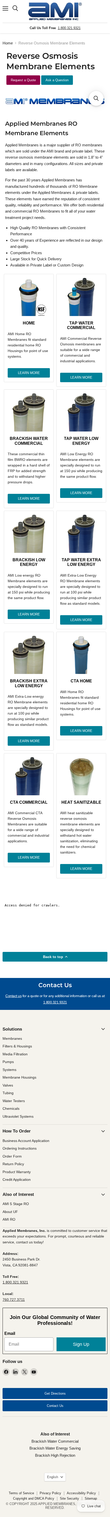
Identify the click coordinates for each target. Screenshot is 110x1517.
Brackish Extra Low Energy (29, 683)
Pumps (8, 1062)
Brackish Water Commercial (29, 440)
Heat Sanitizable (81, 802)
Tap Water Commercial (81, 325)
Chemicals (11, 1108)
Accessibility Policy (81, 1493)
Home (8, 43)
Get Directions (55, 1393)
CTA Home (81, 681)
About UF (10, 1212)
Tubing (8, 1093)
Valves (8, 1085)
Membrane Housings (19, 1077)
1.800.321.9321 (69, 28)
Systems (9, 1070)
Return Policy (13, 1164)
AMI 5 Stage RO (16, 1204)
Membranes (12, 1038)
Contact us (13, 996)
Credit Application (17, 1179)
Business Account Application (26, 1141)
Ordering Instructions (20, 1148)
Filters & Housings (17, 1046)
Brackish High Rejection (55, 1455)
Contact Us (55, 1406)
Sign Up (81, 1344)
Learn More (29, 373)
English (52, 1477)
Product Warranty (17, 1172)
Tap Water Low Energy (81, 440)
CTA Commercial (29, 802)
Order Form (12, 1156)
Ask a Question (57, 80)
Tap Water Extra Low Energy (81, 562)
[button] (96, 98)
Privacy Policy (50, 1493)
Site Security (69, 1498)
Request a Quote (23, 80)
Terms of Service (21, 1493)
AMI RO (9, 1219)
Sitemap (91, 1498)
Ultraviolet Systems (18, 1116)
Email (9, 1333)
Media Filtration (15, 1054)
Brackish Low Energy (29, 562)
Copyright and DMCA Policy (33, 1498)
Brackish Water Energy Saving (55, 1448)
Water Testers (14, 1101)
